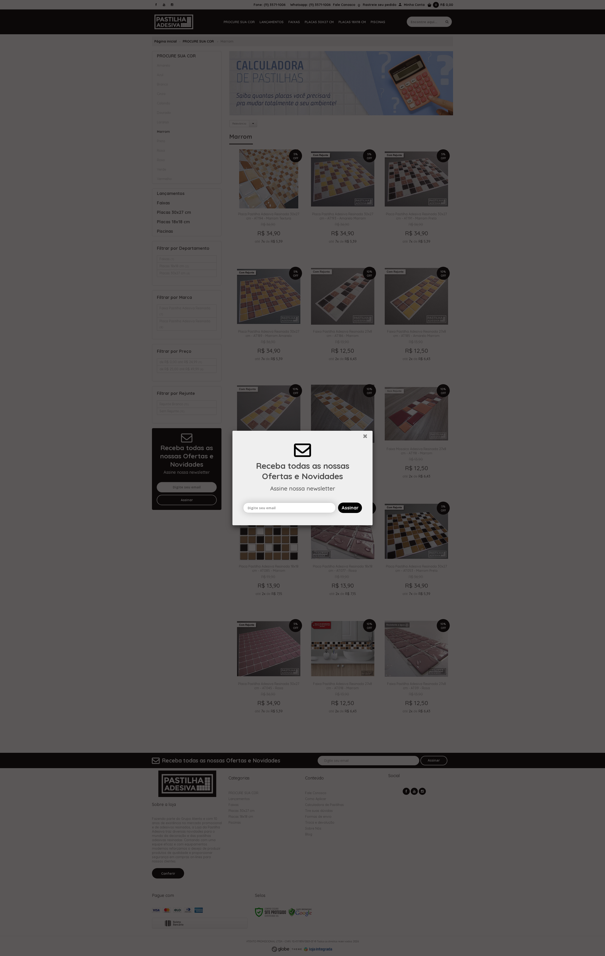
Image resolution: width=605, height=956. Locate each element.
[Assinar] (350, 508)
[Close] (367, 437)
